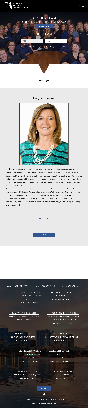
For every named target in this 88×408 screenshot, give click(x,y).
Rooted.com (51, 403)
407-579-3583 (44, 219)
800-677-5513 (48, 286)
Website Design (38, 403)
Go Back (44, 235)
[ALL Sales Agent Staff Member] (32, 41)
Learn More (44, 26)
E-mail (44, 388)
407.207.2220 (21, 286)
